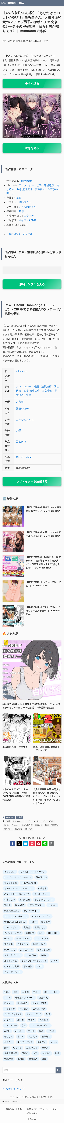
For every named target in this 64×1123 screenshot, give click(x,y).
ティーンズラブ (33, 1014)
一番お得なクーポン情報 (19, 234)
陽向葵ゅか (41, 877)
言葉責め (40, 189)
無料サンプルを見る (32, 284)
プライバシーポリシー (48, 1109)
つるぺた (17, 1048)
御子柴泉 (42, 888)
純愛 (44, 1059)
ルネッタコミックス (41, 916)
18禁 (21, 211)
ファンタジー (10, 1025)
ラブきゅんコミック (44, 899)
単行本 (20, 1020)
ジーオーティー (41, 894)
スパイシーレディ (12, 933)
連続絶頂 (49, 185)
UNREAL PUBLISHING (15, 922)
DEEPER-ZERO (11, 911)
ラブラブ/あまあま (13, 1014)
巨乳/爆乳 (43, 997)
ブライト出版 (10, 883)
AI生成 (25, 992)
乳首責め (32, 1036)
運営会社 (19, 1109)
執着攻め (53, 189)
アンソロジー (26, 185)
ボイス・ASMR (27, 220)
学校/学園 (8, 1059)
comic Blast (31, 955)
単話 (48, 1014)
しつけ (21, 1059)
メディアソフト (36, 905)
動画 (41, 1031)
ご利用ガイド (31, 1109)
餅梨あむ (45, 922)
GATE (39, 966)
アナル (31, 1031)
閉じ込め (28, 829)
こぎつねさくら (27, 206)
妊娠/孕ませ (31, 1048)
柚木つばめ (9, 899)
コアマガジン (41, 938)
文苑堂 (27, 927)
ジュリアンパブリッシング (34, 961)
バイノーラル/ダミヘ (40, 1025)
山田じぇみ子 (39, 944)
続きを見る (32, 148)
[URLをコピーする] (51, 843)
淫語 (39, 185)
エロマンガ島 (10, 961)
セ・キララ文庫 (11, 966)
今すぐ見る (32, 83)
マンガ (7, 997)
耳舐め (25, 1053)
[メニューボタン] (61, 3)
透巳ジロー (25, 202)
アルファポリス (11, 927)
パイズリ (8, 1020)
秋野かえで (40, 927)
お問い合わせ (32, 1113)
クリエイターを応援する (32, 481)
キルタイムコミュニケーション (18, 888)
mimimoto (26, 180)
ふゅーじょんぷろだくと (15, 916)
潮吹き (31, 1020)
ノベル (53, 1042)
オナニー (19, 1031)
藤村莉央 (30, 933)
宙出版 (7, 905)
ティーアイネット (12, 972)
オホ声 (45, 1048)
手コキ (20, 1036)
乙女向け (29, 215)
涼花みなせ (24, 899)
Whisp (44, 955)
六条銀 (17, 197)
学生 (24, 1025)
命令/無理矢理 (24, 189)
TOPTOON (53, 933)
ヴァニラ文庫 (43, 950)
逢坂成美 (8, 944)
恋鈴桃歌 (28, 966)
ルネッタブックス (12, 955)
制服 (57, 1053)
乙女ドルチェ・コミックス (16, 894)
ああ (41, 933)
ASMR (7, 1031)
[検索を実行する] (58, 1070)
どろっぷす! (9, 872)
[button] (12, 843)
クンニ (51, 1031)
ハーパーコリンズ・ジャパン (17, 877)
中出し (10, 193)
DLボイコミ (9, 950)
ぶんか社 (52, 905)
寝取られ (8, 1036)
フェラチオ (9, 1009)
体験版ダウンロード (24, 997)
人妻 (35, 1053)
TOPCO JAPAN (23, 938)
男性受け (8, 1042)
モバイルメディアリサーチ (32, 872)
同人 (16, 992)
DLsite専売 (22, 1003)
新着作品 (10, 1109)
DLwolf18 (19, 905)
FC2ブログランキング (14, 1088)
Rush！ (7, 938)
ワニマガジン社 (29, 883)
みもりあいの (26, 950)
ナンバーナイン (31, 911)
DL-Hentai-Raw (12, 3)
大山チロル (22, 944)
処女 (6, 1048)
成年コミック (39, 1009)
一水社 (33, 922)
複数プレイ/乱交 (25, 1042)
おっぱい (23, 1009)
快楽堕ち (41, 1042)
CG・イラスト (51, 992)
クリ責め (46, 1053)
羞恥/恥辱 (46, 1036)
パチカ (54, 961)
